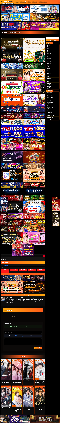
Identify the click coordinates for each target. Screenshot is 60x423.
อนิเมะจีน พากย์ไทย (50, 115)
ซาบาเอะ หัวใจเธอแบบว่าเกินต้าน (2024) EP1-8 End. (17, 409)
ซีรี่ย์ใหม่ (48, 60)
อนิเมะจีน (48, 84)
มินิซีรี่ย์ (48, 71)
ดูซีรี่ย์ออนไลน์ (49, 66)
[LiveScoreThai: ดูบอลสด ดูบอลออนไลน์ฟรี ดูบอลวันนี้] (23, 250)
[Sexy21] (12, 147)
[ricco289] (34, 100)
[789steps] (12, 109)
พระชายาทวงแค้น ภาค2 (28, 408)
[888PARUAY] (12, 87)
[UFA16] (12, 207)
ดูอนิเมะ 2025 (49, 70)
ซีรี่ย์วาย (48, 51)
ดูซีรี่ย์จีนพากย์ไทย (43, 2)
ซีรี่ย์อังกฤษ (49, 55)
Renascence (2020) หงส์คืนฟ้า (6, 381)
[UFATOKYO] (34, 207)
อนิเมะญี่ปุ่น (49, 86)
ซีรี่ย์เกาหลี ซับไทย (50, 107)
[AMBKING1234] (34, 56)
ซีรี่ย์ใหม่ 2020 (49, 61)
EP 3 (23, 269)
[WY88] (12, 157)
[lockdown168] (44, 9)
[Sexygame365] (44, 26)
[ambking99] (34, 238)
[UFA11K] (12, 56)
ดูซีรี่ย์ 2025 (49, 65)
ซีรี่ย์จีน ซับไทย (49, 92)
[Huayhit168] (15, 17)
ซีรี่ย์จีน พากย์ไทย (50, 95)
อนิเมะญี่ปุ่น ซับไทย (50, 117)
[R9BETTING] (12, 116)
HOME (17, 2)
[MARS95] (34, 216)
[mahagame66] (15, 26)
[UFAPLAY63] (12, 223)
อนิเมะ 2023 (49, 76)
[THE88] (34, 157)
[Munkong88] (34, 175)
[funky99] (34, 115)
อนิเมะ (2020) (49, 73)
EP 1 (6, 269)
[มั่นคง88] (12, 287)
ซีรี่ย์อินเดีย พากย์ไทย (50, 105)
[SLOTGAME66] (56, 204)
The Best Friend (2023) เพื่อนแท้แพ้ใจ (17, 382)
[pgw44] (34, 198)
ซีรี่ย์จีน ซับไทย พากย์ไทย (51, 94)
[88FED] (12, 229)
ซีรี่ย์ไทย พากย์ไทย (50, 110)
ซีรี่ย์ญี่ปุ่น (48, 48)
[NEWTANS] (4, 219)
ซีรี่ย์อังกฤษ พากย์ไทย (50, 104)
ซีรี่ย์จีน (28, 2)
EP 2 (14, 269)
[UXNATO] (12, 44)
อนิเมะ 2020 (49, 75)
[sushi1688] (34, 75)
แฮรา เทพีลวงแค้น (28, 381)
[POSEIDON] (12, 166)
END (6, 272)
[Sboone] (12, 191)
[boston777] (15, 9)
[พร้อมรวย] (12, 100)
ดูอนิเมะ (48, 68)
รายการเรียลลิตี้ (49, 112)
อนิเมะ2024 (49, 83)
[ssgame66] (15, 419)
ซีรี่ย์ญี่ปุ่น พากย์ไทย (50, 99)
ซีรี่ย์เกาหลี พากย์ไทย (50, 109)
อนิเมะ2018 (49, 78)
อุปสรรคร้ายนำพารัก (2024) (39, 408)
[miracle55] (34, 44)
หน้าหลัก (2, 34)
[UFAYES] (12, 198)
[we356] (34, 66)
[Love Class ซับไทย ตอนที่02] (44, 256)
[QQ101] (34, 229)
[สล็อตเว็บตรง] (34, 147)
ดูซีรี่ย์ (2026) (49, 63)
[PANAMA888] (4, 204)
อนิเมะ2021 (49, 81)
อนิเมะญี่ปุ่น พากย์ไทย (51, 118)
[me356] (12, 66)
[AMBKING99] (34, 87)
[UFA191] (12, 238)
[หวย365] (12, 131)
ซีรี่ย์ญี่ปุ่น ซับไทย (50, 97)
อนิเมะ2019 (49, 79)
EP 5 (41, 269)
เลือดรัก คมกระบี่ (6, 408)
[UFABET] (12, 75)
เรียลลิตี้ (48, 88)
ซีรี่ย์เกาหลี (34, 2)
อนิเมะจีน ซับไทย (50, 114)
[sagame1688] (12, 277)
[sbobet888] (12, 185)
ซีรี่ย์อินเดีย (49, 56)
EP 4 (32, 269)
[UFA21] (12, 141)
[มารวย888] (56, 219)
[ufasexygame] (12, 216)
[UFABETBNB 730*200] (34, 141)
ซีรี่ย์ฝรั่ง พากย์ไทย (50, 102)
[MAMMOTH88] (12, 122)
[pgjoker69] (34, 223)
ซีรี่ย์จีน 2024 (49, 46)
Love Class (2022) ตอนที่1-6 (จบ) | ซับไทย (10, 32)
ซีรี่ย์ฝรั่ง (48, 50)
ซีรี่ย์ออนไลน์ (23, 2)
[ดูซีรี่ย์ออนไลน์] (34, 277)
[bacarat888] (34, 185)
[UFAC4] (44, 17)
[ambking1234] (34, 122)
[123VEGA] (34, 166)
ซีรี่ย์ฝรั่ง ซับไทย (49, 100)
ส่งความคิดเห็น (37, 348)
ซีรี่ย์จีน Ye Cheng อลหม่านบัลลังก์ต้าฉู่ (39, 382)
